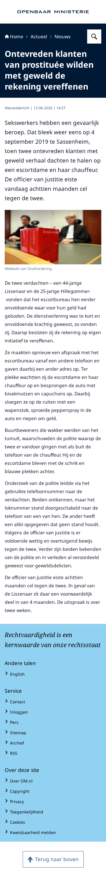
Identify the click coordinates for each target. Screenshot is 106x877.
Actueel (39, 36)
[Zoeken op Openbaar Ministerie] (94, 36)
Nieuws (62, 36)
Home (16, 36)
